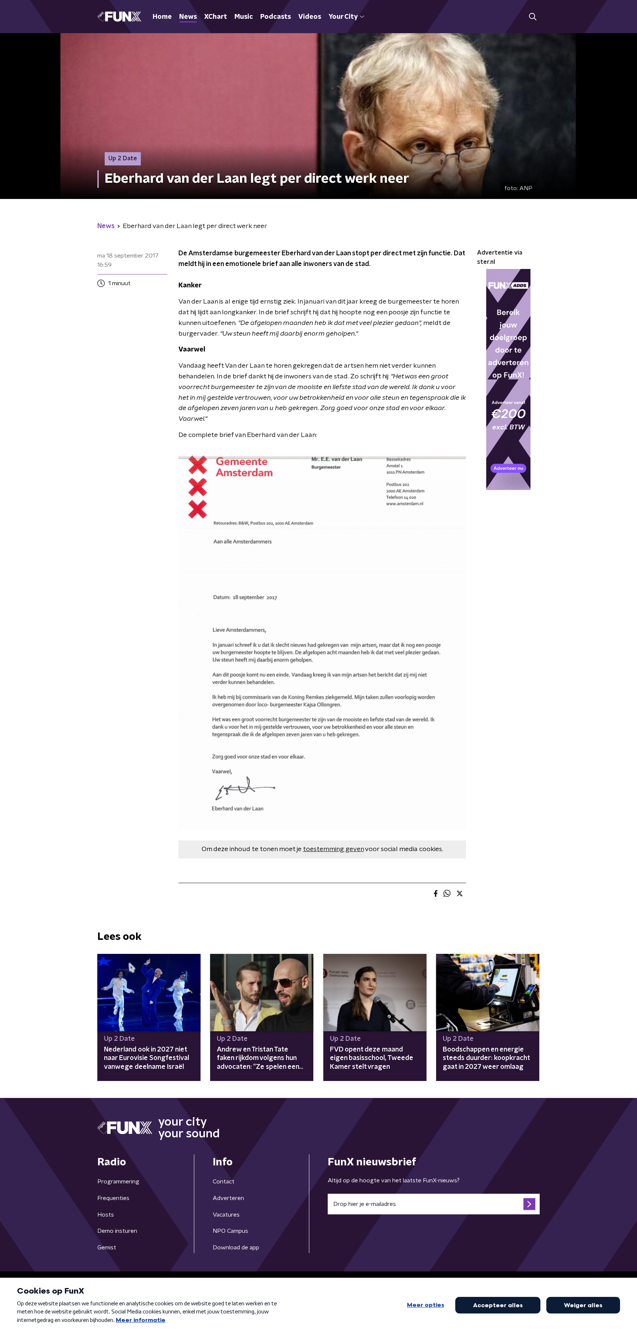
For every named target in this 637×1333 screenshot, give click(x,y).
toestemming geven (333, 849)
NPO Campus (230, 1231)
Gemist (106, 1247)
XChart (215, 17)
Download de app (236, 1247)
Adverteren (228, 1198)
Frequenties (113, 1198)
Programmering (118, 1182)
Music (243, 17)
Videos (309, 17)
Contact (223, 1182)
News (188, 17)
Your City (343, 17)
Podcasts (275, 17)
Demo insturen (117, 1231)
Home (162, 17)
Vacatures (226, 1215)
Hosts (105, 1215)
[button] (532, 17)
